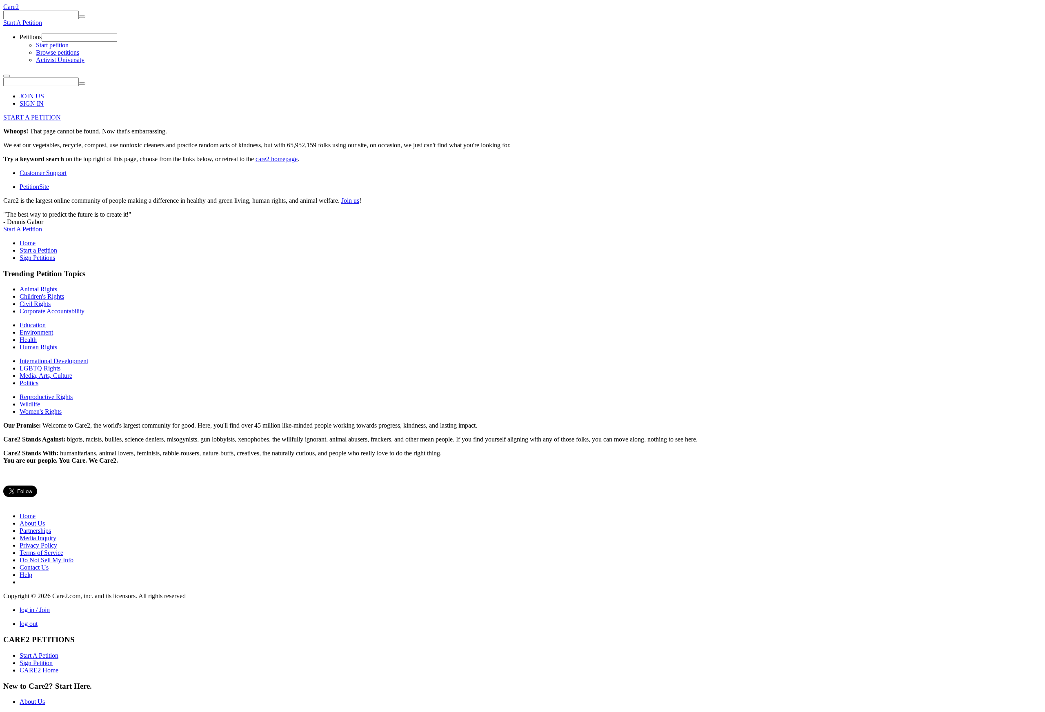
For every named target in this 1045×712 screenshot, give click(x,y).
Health (28, 339)
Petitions (31, 36)
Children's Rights (42, 296)
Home (28, 243)
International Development (54, 360)
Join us (350, 200)
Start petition (52, 45)
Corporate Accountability (52, 311)
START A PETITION (32, 117)
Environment (36, 332)
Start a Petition (38, 250)
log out (29, 623)
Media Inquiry (38, 538)
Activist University (60, 59)
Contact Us (34, 567)
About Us (32, 523)
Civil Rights (35, 303)
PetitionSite (34, 186)
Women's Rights (41, 411)
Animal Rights (38, 289)
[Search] (82, 17)
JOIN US (32, 96)
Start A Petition (22, 22)
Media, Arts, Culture (46, 375)
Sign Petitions (37, 257)
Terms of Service (41, 552)
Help (26, 574)
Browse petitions (57, 52)
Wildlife (30, 404)
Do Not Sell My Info (46, 560)
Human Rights (38, 347)
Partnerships (35, 530)
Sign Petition (36, 662)
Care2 (11, 6)
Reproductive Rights (46, 396)
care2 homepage (277, 158)
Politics (29, 382)
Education (33, 325)
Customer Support (43, 172)
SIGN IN (32, 103)
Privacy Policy (38, 545)
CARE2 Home (39, 670)
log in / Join (35, 609)
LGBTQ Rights (40, 368)
